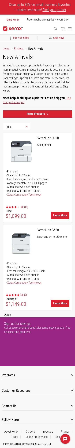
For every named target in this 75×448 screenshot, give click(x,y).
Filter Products (36, 114)
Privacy (65, 431)
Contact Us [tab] (9, 406)
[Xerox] (26, 28)
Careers (30, 431)
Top (9, 315)
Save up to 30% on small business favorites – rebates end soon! (39, 7)
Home (6, 48)
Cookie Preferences (36, 437)
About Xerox (11, 431)
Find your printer (54, 10)
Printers (19, 48)
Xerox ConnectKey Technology (24, 194)
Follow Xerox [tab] (11, 420)
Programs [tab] (8, 375)
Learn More (60, 215)
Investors (48, 431)
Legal (15, 437)
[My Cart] (62, 29)
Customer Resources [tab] (16, 390)
